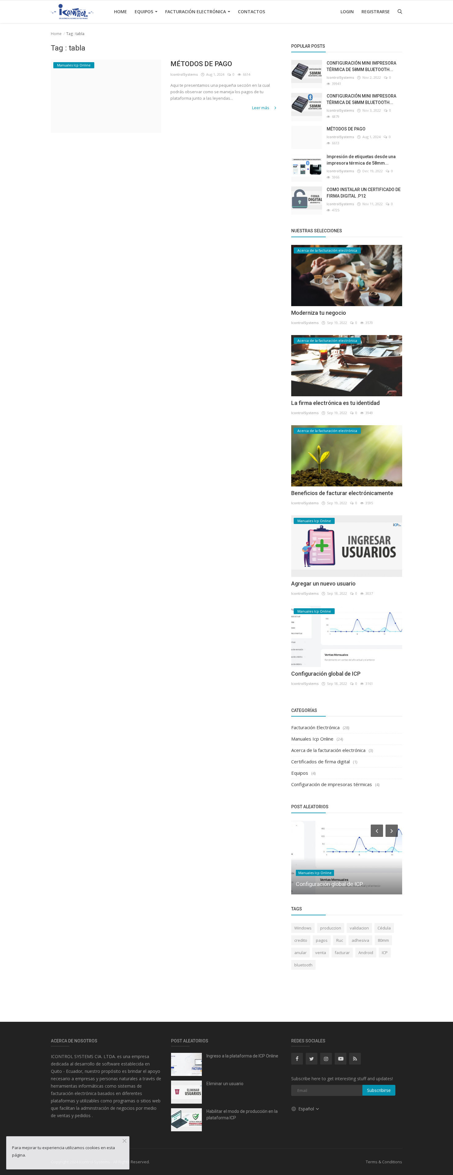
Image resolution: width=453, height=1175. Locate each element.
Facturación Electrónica (196, 11)
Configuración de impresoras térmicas (331, 784)
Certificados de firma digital (320, 761)
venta (320, 952)
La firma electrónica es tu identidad (335, 403)
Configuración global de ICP (326, 673)
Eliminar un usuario (224, 1083)
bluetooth (303, 965)
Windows (303, 928)
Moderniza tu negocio (318, 313)
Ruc (339, 940)
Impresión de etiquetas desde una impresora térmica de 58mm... (361, 160)
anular (300, 952)
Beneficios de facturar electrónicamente (342, 493)
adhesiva (360, 940)
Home (120, 11)
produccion (330, 928)
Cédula (384, 928)
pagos (322, 940)
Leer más (261, 107)
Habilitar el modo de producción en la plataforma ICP (242, 1114)
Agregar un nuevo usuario (323, 583)
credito (300, 940)
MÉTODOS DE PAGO (201, 64)
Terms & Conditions (384, 1162)
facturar (342, 952)
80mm (383, 940)
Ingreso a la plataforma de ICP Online (242, 1055)
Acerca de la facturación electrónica (328, 750)
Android (365, 952)
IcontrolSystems (184, 74)
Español (306, 1109)
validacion (359, 928)
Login (347, 11)
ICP (385, 952)
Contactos (251, 11)
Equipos (144, 11)
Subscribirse (379, 1090)
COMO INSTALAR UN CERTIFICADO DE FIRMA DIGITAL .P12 (364, 192)
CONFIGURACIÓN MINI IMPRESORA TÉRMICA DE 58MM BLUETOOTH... (361, 66)
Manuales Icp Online (312, 739)
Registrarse (375, 11)
